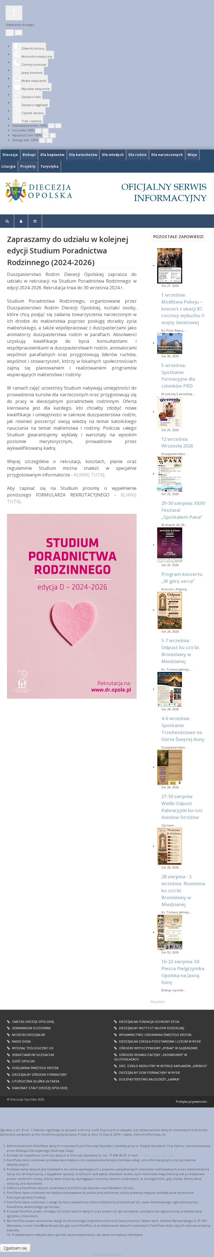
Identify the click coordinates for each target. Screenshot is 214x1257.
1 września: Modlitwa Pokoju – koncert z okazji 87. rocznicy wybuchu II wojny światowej (183, 309)
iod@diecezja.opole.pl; (156, 1155)
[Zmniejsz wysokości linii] (46, 135)
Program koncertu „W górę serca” (181, 577)
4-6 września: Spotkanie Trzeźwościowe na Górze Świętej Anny (183, 728)
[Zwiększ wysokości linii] (53, 135)
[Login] (21, 221)
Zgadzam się (15, 1248)
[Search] (7, 221)
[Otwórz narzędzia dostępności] (14, 13)
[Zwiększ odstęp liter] (49, 140)
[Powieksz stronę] (58, 125)
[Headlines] (38, 190)
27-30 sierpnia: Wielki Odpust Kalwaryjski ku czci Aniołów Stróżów (181, 806)
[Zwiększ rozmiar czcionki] (45, 130)
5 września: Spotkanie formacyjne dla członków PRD (178, 375)
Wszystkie (157, 1001)
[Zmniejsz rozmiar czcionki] (38, 130)
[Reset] (10, 33)
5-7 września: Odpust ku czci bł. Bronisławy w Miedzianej (180, 650)
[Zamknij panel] (18, 32)
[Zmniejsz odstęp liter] (42, 140)
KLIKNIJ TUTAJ (89, 475)
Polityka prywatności (191, 1101)
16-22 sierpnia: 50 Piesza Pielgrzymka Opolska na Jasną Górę (182, 971)
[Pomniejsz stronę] (51, 125)
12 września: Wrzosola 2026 (177, 442)
